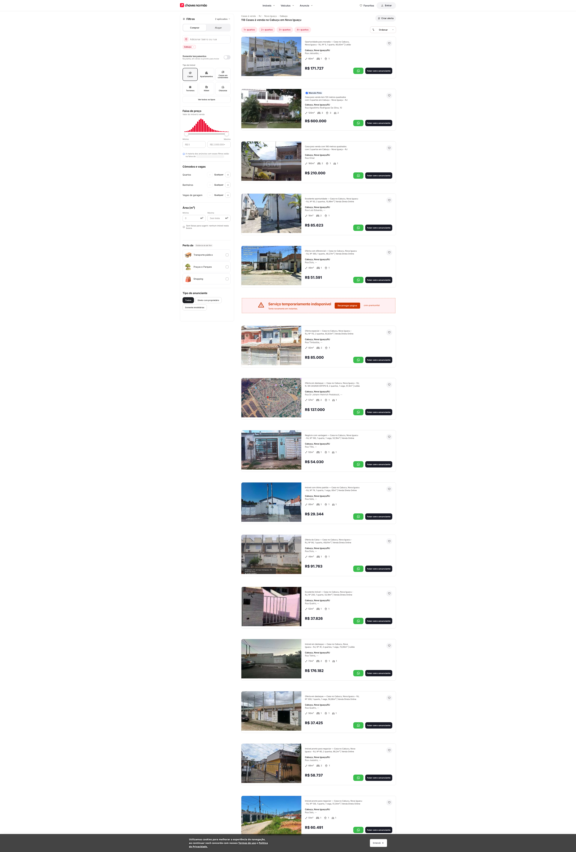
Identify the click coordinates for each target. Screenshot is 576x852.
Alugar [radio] (218, 27)
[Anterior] (290, 69)
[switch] (207, 57)
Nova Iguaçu (270, 16)
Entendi (377, 842)
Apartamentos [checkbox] (206, 76)
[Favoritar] (389, 43)
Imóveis (267, 5)
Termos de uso (247, 843)
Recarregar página (347, 305)
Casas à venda (248, 16)
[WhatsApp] (358, 71)
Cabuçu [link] (284, 16)
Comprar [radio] (194, 27)
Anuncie (304, 5)
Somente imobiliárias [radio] (194, 307)
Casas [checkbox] (190, 76)
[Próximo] (296, 69)
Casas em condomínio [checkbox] (223, 76)
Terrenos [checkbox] (190, 90)
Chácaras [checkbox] (223, 90)
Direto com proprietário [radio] (208, 300)
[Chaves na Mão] (193, 5)
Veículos (285, 5)
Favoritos (369, 5)
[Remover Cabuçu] (193, 46)
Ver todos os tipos (206, 99)
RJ (260, 16)
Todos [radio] (188, 300)
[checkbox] (207, 254)
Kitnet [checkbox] (206, 90)
